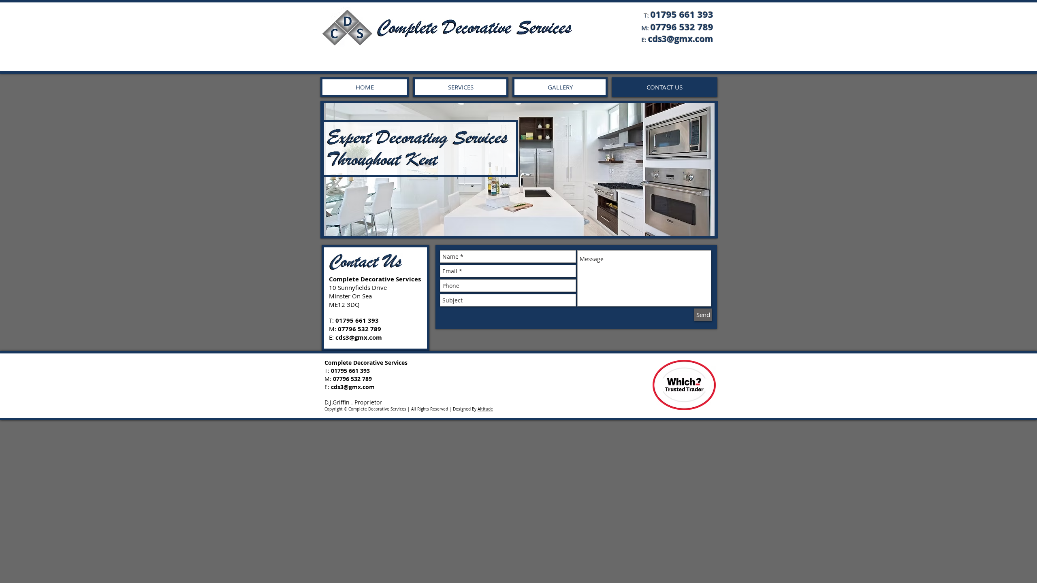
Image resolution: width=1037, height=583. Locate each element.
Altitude (485, 409)
